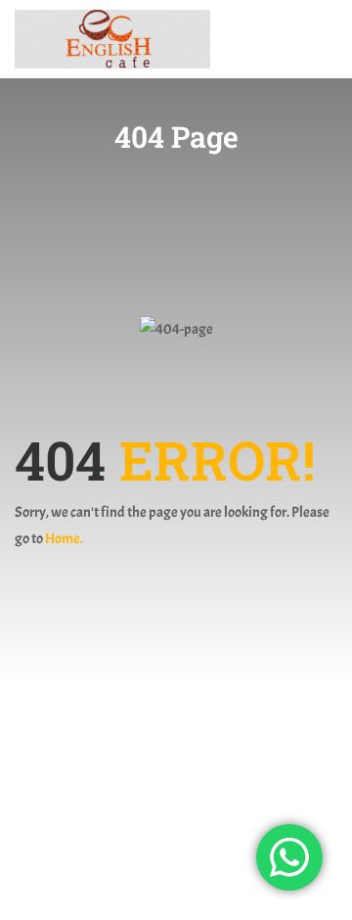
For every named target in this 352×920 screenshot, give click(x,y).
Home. (64, 538)
